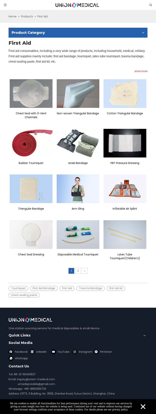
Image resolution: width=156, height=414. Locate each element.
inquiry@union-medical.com (36, 379)
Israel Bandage (78, 163)
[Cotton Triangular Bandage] (124, 94)
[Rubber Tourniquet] (31, 143)
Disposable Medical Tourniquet (78, 254)
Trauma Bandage (90, 288)
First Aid (67, 288)
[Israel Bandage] (78, 143)
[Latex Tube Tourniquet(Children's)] (124, 235)
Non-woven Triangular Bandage (78, 113)
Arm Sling (78, 209)
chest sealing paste (24, 295)
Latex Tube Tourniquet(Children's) (125, 256)
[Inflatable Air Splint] (124, 189)
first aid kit (116, 288)
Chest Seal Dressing (31, 254)
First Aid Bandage (44, 288)
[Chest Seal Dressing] (31, 235)
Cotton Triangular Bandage (125, 113)
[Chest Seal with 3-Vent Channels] (31, 94)
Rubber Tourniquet (31, 163)
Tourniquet (18, 288)
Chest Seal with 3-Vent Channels (31, 115)
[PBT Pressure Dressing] (124, 143)
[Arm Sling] (78, 189)
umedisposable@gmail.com (36, 384)
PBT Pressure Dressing (125, 163)
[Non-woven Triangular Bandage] (78, 94)
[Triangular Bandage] (31, 189)
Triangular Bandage (31, 209)
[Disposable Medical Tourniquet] (78, 235)
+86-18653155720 (35, 389)
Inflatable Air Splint (125, 209)
